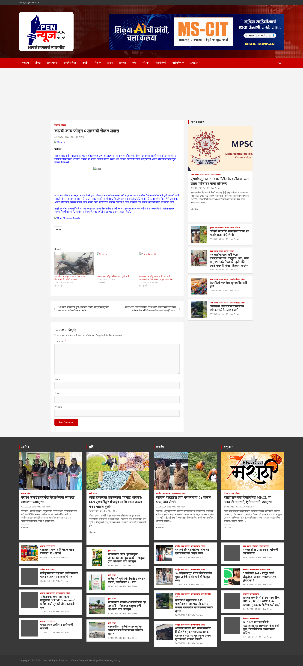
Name (57, 379)
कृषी (134, 63)
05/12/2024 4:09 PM (252, 609)
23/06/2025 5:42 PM (49, 611)
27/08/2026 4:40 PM (219, 290)
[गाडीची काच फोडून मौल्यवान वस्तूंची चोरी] (116, 263)
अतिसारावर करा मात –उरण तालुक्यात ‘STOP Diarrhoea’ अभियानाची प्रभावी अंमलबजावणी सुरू (57, 602)
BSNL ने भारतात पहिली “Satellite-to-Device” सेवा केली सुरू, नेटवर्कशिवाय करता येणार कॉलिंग (261, 627)
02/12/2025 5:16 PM (30, 507)
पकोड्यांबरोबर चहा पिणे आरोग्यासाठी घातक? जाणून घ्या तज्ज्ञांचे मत (59, 575)
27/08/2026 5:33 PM (219, 269)
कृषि (91, 446)
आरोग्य (110, 63)
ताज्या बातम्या (52, 63)
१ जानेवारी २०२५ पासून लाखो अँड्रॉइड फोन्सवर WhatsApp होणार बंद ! (259, 577)
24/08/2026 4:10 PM (98, 511)
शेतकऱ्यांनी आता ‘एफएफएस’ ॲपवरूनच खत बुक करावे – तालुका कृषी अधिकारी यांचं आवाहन (126, 558)
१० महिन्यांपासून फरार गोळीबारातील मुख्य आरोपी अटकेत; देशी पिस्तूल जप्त (193, 577)
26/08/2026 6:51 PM (184, 615)
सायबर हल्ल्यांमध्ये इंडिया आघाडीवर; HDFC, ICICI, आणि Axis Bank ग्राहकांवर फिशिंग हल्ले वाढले (261, 601)
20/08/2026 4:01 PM (117, 613)
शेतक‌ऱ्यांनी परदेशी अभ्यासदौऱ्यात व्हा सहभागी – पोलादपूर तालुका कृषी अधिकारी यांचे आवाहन (127, 606)
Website (58, 407)
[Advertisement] (151, 91)
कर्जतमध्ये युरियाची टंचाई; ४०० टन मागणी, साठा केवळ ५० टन (126, 580)
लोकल (38, 63)
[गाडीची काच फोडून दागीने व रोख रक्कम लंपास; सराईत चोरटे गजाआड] (74, 263)
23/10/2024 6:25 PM (63, 137)
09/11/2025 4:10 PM (49, 557)
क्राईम (85, 63)
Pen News (79, 137)
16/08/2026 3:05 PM (117, 638)
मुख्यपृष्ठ (25, 63)
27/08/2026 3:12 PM (184, 584)
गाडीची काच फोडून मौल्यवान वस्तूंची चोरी (113, 276)
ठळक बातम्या (195, 175)
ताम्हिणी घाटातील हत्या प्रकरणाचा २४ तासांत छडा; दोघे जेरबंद (229, 233)
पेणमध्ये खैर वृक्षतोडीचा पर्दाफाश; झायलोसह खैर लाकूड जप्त (192, 551)
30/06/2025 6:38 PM (49, 581)
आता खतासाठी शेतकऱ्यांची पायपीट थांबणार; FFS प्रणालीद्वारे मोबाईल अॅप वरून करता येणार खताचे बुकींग (115, 501)
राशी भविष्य (176, 63)
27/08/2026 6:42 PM (219, 239)
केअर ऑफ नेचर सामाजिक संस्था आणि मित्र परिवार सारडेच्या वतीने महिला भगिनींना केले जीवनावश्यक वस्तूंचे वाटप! (150, 309)
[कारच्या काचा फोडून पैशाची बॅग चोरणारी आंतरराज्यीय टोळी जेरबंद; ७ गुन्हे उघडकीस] (158, 263)
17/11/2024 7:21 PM (252, 637)
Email (57, 393)
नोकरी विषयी (161, 63)
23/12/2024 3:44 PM (252, 584)
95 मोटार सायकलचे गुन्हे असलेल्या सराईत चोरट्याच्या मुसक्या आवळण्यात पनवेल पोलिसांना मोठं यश (83, 309)
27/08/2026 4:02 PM (219, 314)
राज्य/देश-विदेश (70, 63)
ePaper (194, 63)
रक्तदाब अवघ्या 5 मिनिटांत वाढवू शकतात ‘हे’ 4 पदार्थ (57, 551)
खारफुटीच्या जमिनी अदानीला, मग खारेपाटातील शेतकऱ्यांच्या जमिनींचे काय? (125, 630)
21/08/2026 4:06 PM (117, 586)
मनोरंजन (145, 63)
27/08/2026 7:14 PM (200, 188)
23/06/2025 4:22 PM (49, 632)
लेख (96, 63)
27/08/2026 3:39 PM (184, 557)
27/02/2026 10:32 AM (234, 507)
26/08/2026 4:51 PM (184, 643)
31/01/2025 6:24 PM (252, 557)
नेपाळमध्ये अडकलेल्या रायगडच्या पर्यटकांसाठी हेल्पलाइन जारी (227, 308)
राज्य (232, 493)
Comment (60, 341)
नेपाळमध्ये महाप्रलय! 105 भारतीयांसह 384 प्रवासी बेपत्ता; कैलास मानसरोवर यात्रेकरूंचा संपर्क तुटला (194, 606)
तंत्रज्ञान (122, 63)
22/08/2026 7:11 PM (117, 565)
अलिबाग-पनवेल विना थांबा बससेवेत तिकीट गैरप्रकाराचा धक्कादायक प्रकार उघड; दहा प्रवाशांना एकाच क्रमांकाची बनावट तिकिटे (193, 634)
